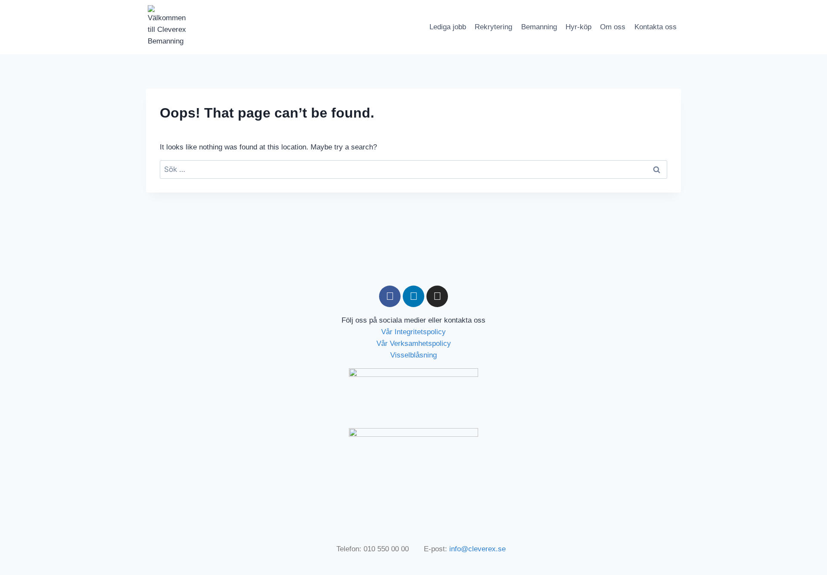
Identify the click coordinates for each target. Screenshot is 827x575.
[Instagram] (437, 296)
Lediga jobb (447, 27)
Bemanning (539, 27)
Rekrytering (493, 27)
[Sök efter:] (413, 169)
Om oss (612, 27)
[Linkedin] (413, 296)
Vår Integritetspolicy (413, 332)
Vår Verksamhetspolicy (413, 343)
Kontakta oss (655, 27)
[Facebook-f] (390, 296)
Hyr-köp (578, 27)
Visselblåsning (413, 355)
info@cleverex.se (477, 549)
